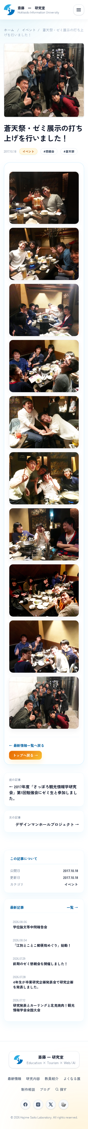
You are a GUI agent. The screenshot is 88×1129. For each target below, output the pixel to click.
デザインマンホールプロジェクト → (47, 824)
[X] (51, 1104)
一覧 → (72, 907)
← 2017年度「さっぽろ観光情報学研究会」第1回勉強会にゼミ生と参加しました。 (43, 792)
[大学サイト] (63, 1104)
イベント (29, 29)
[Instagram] (38, 1104)
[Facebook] (25, 1104)
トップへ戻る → (25, 755)
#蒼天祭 (69, 151)
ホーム (9, 29)
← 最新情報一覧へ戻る (26, 745)
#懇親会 (49, 151)
